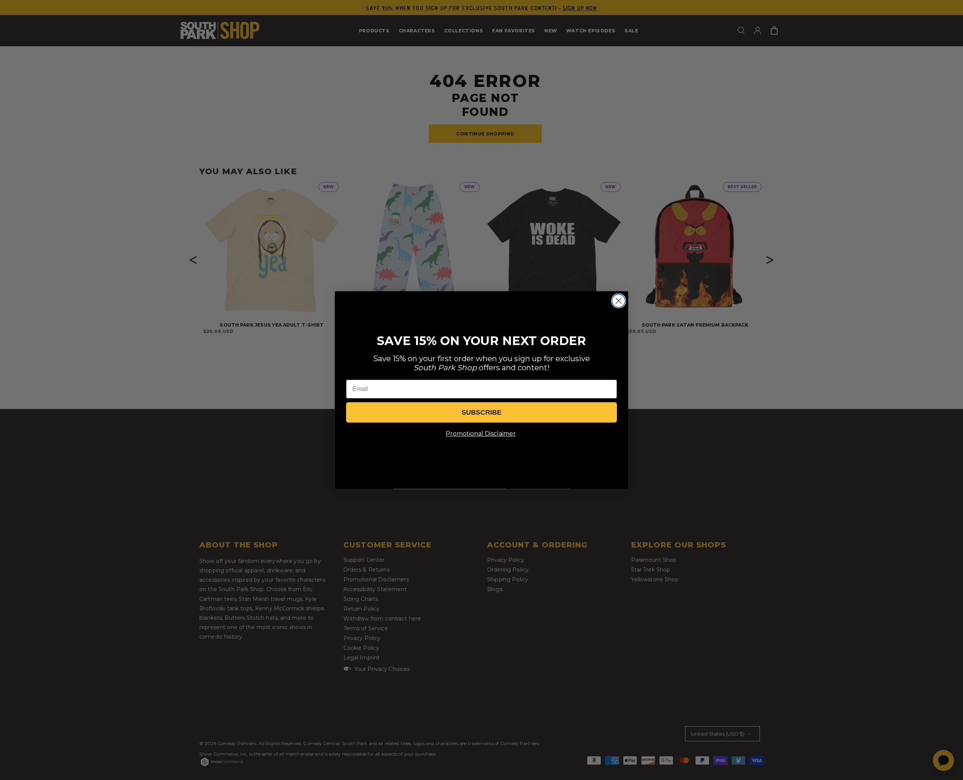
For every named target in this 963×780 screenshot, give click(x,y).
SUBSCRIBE (481, 412)
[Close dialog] (618, 300)
